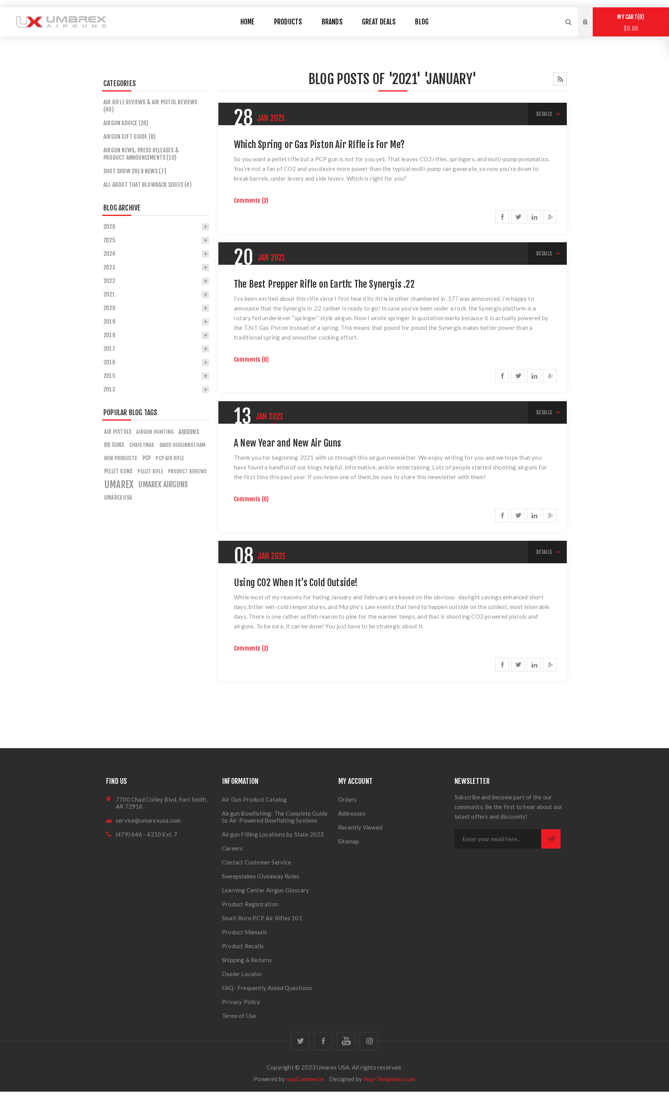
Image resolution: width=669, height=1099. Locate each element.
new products (120, 458)
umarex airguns (163, 484)
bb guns (114, 445)
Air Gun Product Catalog (254, 799)
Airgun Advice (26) (126, 123)
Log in (591, 14)
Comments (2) (251, 200)
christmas (141, 445)
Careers (232, 848)
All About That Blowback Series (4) (147, 184)
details (544, 114)
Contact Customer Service (256, 862)
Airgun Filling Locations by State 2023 (273, 834)
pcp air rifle (170, 458)
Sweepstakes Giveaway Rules (260, 876)
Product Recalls (243, 945)
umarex (119, 484)
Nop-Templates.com (389, 1078)
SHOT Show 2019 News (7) (135, 171)
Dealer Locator (242, 973)
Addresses (351, 813)
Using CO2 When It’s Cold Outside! (296, 582)
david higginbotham (183, 445)
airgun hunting (154, 431)
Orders (347, 799)
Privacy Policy (241, 1001)
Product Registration (250, 904)
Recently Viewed (360, 827)
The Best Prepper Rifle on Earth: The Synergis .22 (324, 284)
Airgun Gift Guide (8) (129, 136)
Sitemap (348, 841)
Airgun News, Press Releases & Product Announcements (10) (141, 154)
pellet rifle (150, 471)
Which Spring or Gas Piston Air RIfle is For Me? (319, 144)
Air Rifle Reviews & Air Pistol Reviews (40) (150, 105)
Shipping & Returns (247, 959)
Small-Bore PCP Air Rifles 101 (262, 917)
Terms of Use (239, 1015)
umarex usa (118, 497)
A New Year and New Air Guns (287, 443)
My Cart (629, 22)
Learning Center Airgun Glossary (265, 890)
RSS (560, 79)
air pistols (117, 431)
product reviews (187, 471)
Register (591, 29)
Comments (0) (251, 359)
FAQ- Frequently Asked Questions (267, 987)
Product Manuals (244, 931)
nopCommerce (305, 1078)
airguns (188, 432)
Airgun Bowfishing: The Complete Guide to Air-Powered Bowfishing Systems (275, 817)
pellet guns (118, 471)
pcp (146, 458)
